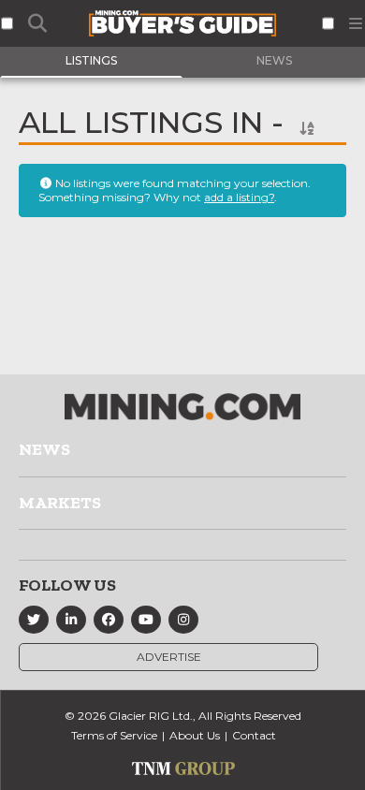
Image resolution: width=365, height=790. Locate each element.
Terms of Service (114, 735)
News (44, 449)
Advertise (169, 657)
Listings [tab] (91, 60)
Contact (254, 735)
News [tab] (274, 60)
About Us (194, 735)
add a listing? (239, 197)
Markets (60, 502)
